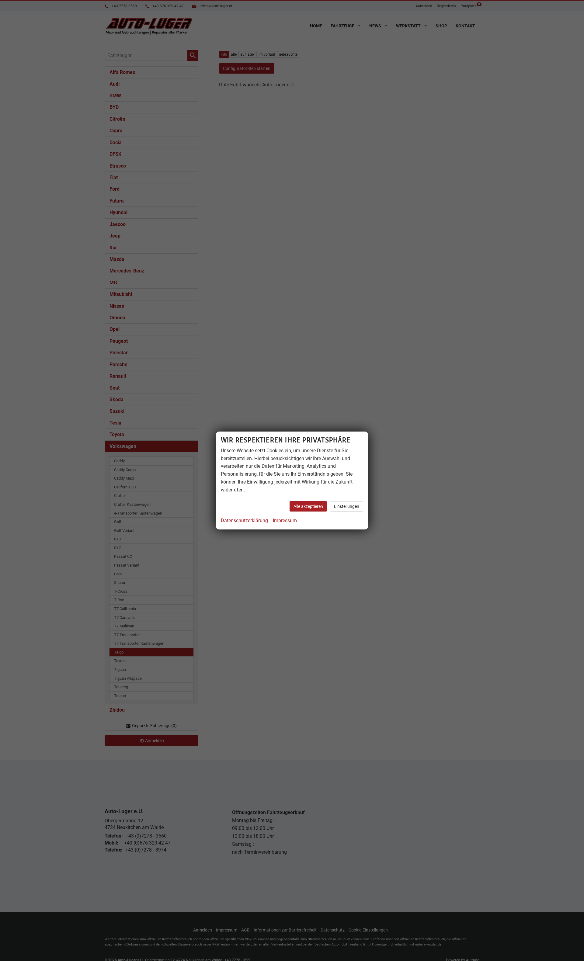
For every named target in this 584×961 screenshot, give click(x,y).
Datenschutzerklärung (244, 520)
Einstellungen (346, 506)
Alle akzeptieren (308, 506)
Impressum (285, 520)
